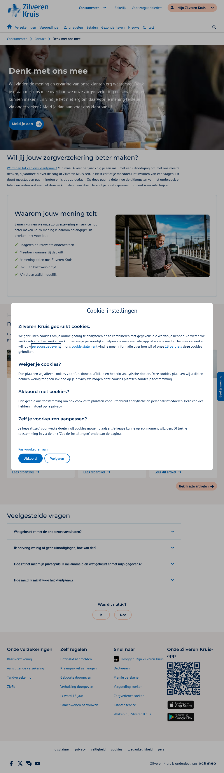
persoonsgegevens (46, 346)
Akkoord (30, 458)
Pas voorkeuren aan (33, 449)
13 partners (173, 346)
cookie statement (84, 346)
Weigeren (57, 458)
